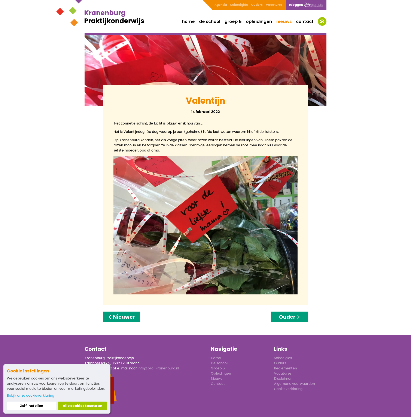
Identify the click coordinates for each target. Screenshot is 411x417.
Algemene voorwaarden (294, 383)
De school (209, 21)
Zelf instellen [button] (31, 405)
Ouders (257, 5)
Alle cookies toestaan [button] (82, 405)
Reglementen (285, 368)
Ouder (287, 316)
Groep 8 (233, 21)
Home (188, 21)
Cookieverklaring (288, 388)
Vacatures (274, 5)
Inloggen (296, 5)
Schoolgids (239, 5)
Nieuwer (123, 316)
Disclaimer (283, 378)
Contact (305, 21)
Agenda (220, 5)
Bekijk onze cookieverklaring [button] (30, 395)
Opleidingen (259, 21)
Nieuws (284, 21)
